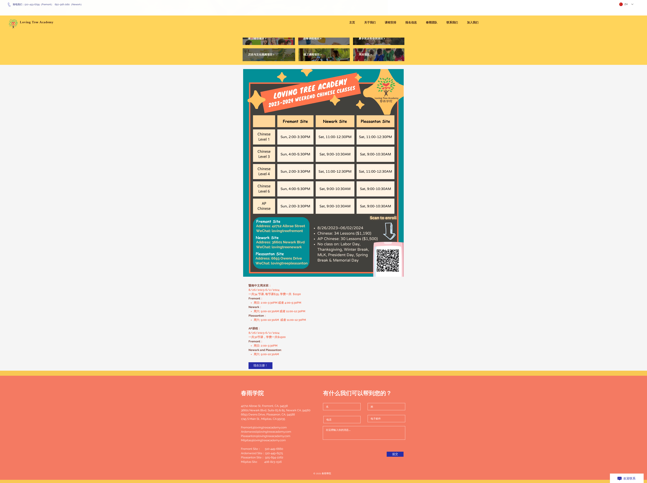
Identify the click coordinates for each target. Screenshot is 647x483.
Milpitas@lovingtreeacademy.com (263, 440)
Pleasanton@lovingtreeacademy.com (265, 436)
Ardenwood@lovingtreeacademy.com (266, 431)
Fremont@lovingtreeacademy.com (264, 427)
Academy (47, 22)
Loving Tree (29, 22)
